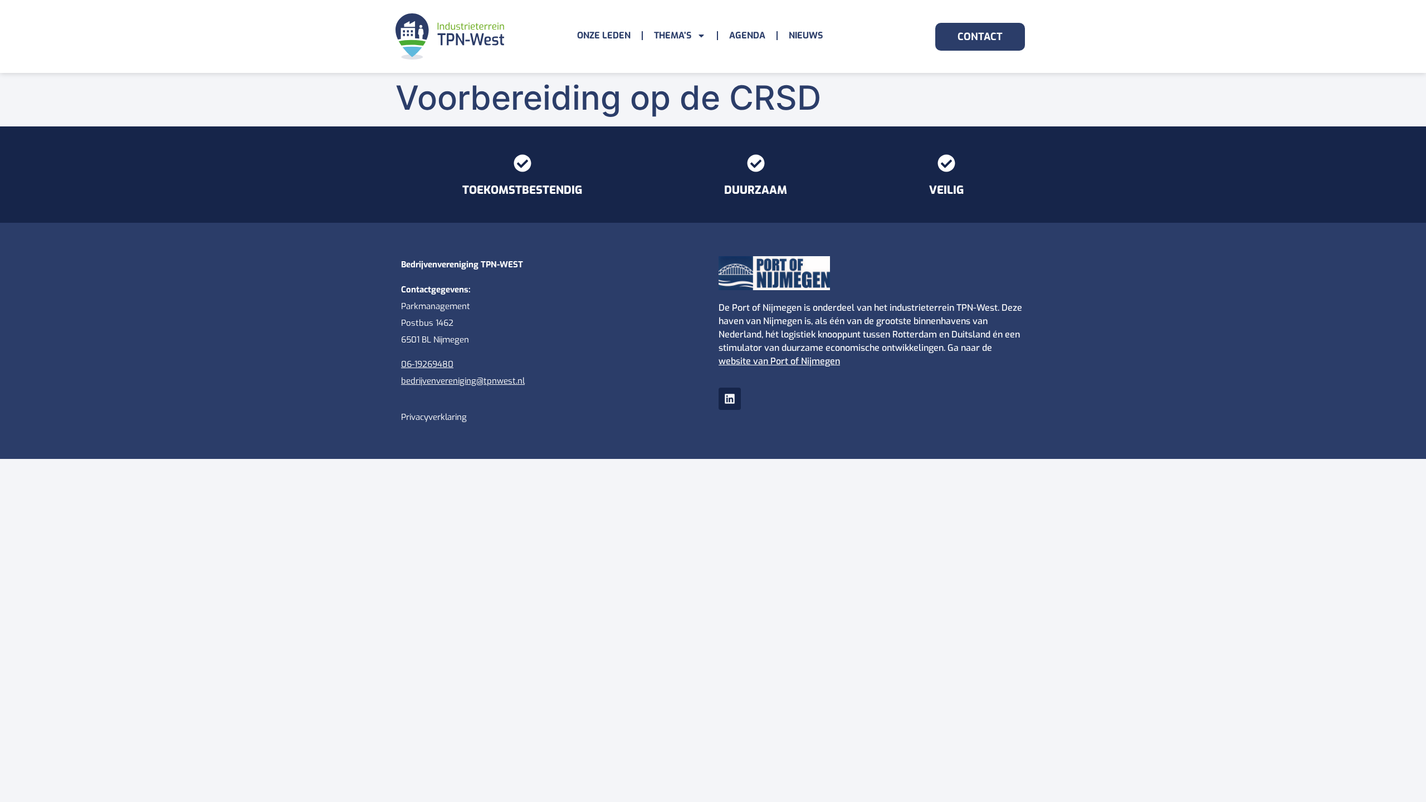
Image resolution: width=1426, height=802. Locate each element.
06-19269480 (427, 364)
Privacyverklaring (434, 417)
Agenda (747, 35)
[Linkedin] (730, 399)
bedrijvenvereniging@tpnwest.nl (463, 381)
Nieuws (806, 35)
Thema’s (672, 35)
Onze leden (604, 35)
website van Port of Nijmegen (779, 361)
